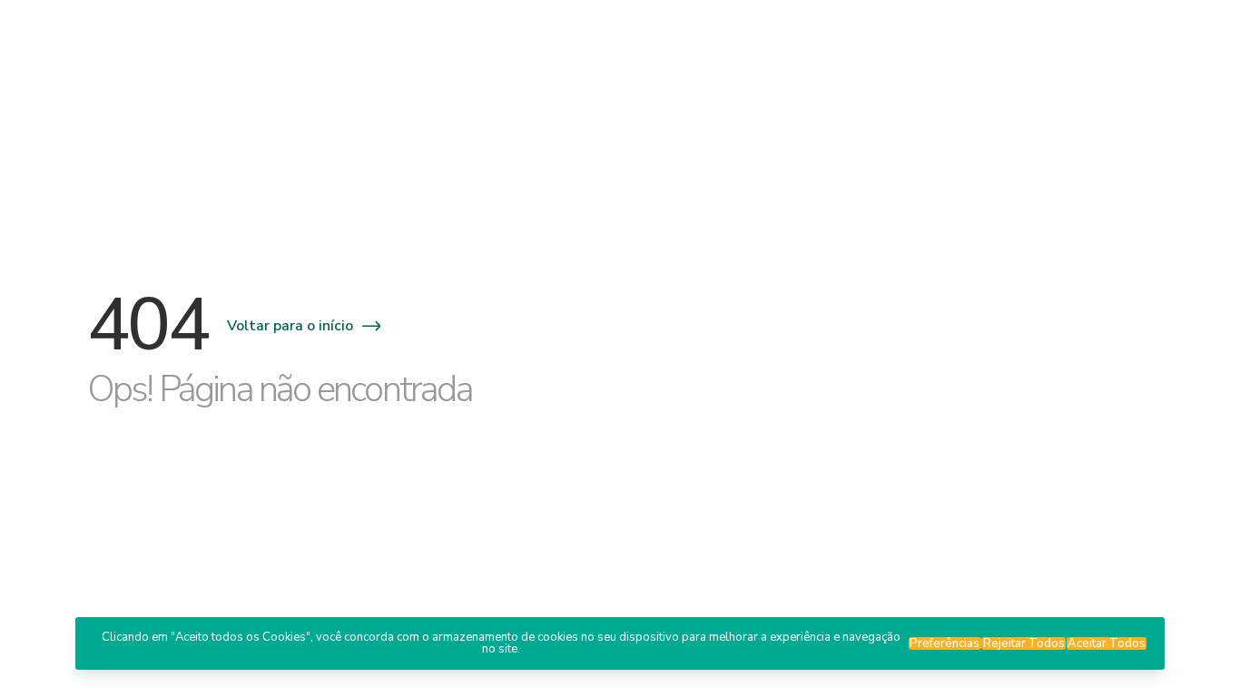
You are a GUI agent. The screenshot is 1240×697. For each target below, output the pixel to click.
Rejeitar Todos (1024, 643)
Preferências (944, 643)
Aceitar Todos (1107, 643)
